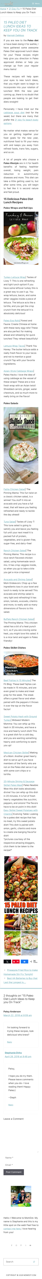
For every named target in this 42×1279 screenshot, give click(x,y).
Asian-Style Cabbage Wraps (18, 371)
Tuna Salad (9, 521)
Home (3, 8)
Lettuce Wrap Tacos (14, 346)
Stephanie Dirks (13, 1052)
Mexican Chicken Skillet (16, 752)
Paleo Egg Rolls (12, 320)
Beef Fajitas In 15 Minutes (17, 680)
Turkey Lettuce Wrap (14, 277)
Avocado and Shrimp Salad (18, 579)
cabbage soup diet (14, 112)
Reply (9, 1042)
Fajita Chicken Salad (14, 489)
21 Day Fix (14, 8)
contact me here (12, 1228)
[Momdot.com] (9, 3)
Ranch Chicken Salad (15, 550)
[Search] (34, 1262)
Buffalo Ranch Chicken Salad (19, 619)
